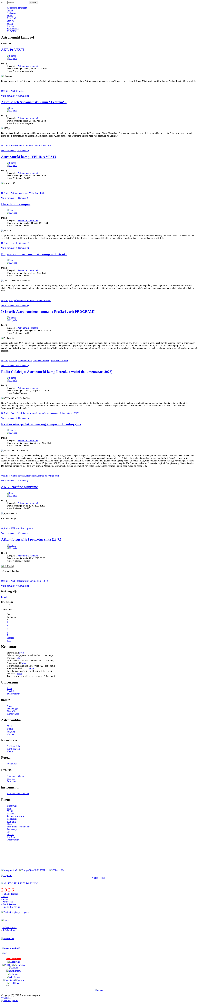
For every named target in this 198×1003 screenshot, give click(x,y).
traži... (4, 2)
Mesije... (11, 778)
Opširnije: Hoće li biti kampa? (15, 243)
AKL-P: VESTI (12, 50)
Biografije (11, 821)
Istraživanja (12, 806)
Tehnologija (12, 708)
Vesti (9, 808)
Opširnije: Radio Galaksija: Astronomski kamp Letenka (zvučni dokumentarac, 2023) (40, 413)
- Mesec (4, 899)
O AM (10, 10)
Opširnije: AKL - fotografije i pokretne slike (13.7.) (24, 581)
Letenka (5, 597)
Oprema (10, 734)
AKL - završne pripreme (19, 487)
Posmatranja (12, 781)
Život (9, 688)
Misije (10, 726)
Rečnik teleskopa (10, 930)
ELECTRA (12, 31)
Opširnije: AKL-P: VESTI (13, 91)
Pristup (10, 23)
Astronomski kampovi (28, 66)
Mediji (10, 811)
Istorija (10, 729)
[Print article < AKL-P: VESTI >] (11, 56)
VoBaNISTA (13, 28)
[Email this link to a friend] (12, 58)
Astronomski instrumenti (18, 793)
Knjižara (11, 837)
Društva (10, 834)
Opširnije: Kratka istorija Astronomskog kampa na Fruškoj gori (30, 475)
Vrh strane (6, 998)
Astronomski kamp (15, 776)
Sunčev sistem (13, 693)
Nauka (10, 706)
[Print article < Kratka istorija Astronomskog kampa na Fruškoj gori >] (11, 430)
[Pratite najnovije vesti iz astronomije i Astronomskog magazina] (99, 990)
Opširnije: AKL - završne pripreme (17, 528)
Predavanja (12, 829)
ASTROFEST (98, 878)
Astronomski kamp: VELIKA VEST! (28, 157)
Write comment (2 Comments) (15, 150)
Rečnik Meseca (9, 927)
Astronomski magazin (17, 8)
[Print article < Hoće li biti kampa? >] (11, 210)
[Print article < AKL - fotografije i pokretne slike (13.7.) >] (11, 545)
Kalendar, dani (13, 749)
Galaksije (11, 691)
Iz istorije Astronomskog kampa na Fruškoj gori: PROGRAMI (48, 311)
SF (8, 832)
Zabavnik (11, 813)
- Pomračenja (7, 901)
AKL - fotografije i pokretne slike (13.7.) (31, 539)
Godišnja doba (13, 746)
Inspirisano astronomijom (18, 826)
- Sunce (4, 896)
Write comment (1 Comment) (14, 198)
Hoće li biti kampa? (15, 204)
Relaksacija (12, 819)
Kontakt (10, 26)
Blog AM (11, 18)
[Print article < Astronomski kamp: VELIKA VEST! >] (11, 163)
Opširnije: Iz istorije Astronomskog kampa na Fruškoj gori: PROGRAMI (34, 360)
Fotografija (12, 763)
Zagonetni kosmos (15, 816)
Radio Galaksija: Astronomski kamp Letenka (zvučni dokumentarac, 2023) (56, 372)
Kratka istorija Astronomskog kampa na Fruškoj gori (41, 424)
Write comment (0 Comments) (15, 96)
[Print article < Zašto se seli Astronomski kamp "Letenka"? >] (11, 108)
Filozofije (11, 711)
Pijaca (9, 824)
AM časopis (12, 13)
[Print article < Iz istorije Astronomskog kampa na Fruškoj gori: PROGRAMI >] (11, 317)
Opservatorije (13, 839)
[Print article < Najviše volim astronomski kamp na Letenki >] (11, 260)
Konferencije (13, 714)
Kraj (9, 640)
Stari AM (11, 21)
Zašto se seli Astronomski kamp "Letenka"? (34, 102)
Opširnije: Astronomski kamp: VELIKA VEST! (23, 193)
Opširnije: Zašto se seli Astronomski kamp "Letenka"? (26, 145)
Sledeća (10, 638)
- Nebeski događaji (9, 894)
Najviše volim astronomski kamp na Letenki (34, 254)
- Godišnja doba (8, 904)
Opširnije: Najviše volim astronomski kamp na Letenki (26, 300)
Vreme (10, 751)
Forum (10, 15)
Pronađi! (33, 3)
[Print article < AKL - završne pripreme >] (11, 493)
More (21, 652)
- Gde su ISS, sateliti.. (11, 907)
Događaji (11, 731)
